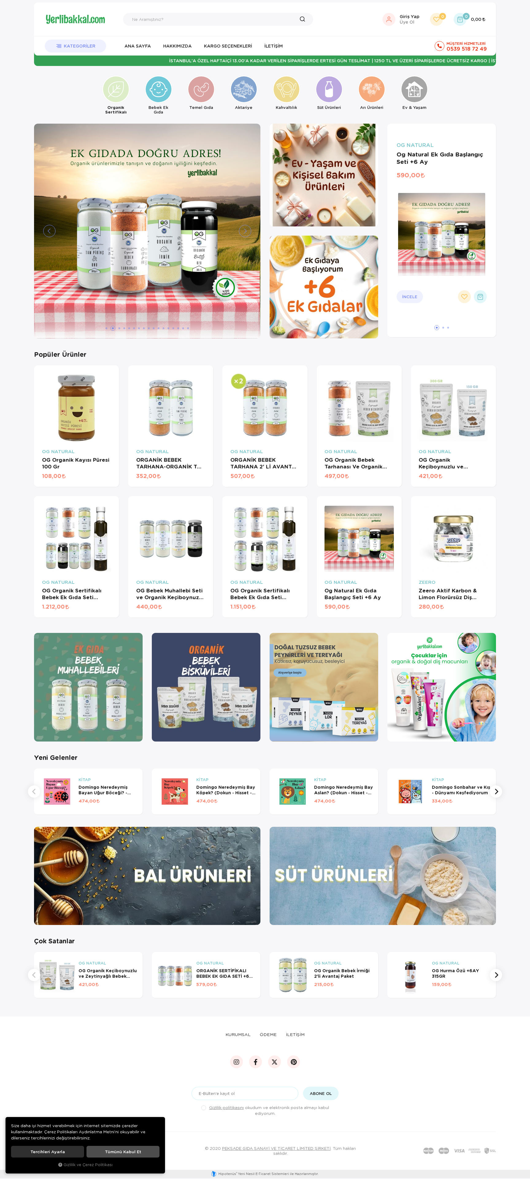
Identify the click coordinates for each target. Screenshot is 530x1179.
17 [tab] (188, 328)
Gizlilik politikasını (226, 1107)
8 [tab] (144, 328)
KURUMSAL (238, 1034)
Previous (34, 791)
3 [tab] (118, 328)
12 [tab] (163, 328)
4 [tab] (124, 328)
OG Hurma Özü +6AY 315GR (455, 973)
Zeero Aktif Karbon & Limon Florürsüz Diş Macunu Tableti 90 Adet (451, 594)
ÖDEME (268, 1034)
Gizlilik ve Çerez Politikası (88, 1164)
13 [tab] (168, 328)
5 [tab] (129, 328)
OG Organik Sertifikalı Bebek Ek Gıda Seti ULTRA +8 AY (72, 594)
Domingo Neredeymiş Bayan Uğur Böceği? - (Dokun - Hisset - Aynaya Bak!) (107, 790)
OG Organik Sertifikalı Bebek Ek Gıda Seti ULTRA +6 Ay (260, 594)
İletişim (273, 46)
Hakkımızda (177, 46)
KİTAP (85, 780)
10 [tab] (154, 328)
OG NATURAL (415, 145)
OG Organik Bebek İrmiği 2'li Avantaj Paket (342, 973)
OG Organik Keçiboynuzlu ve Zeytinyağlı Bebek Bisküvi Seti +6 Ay (443, 463)
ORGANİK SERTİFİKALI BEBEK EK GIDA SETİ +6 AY (222, 973)
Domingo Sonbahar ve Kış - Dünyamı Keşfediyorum (461, 790)
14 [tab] (173, 328)
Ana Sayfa (138, 46)
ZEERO (427, 582)
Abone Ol (321, 1093)
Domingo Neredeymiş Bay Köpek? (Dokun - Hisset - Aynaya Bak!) (225, 790)
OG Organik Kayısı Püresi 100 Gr (75, 463)
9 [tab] (149, 328)
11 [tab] (158, 328)
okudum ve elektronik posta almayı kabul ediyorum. (269, 1110)
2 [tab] (111, 328)
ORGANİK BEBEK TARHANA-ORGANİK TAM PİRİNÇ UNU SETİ (170, 463)
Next (496, 791)
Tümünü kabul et (123, 1151)
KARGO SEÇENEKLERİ (228, 46)
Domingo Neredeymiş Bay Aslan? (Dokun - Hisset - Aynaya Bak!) (343, 790)
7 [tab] (139, 328)
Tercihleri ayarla (47, 1151)
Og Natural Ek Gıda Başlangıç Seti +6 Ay (440, 158)
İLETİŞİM (295, 1034)
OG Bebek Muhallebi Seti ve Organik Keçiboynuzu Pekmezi (169, 594)
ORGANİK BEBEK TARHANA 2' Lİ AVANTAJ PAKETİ (264, 463)
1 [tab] (106, 328)
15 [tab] (178, 328)
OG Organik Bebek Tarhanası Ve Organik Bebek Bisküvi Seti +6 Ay (358, 463)
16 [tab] (183, 328)
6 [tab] (134, 328)
